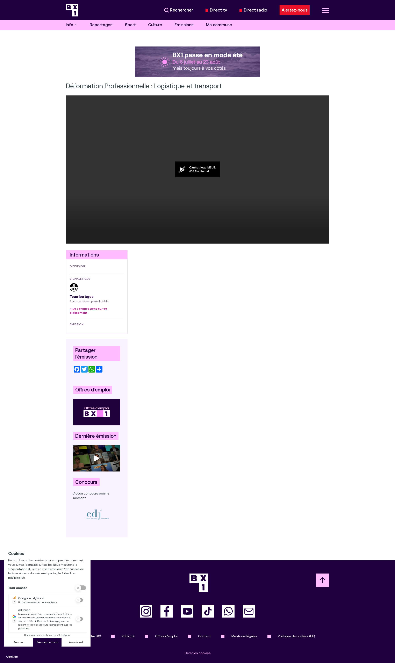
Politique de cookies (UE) (296, 636)
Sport (130, 25)
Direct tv (218, 10)
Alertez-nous (295, 10)
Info (69, 25)
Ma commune (219, 25)
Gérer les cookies (198, 653)
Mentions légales (244, 636)
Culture (155, 25)
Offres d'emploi (166, 636)
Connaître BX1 (90, 636)
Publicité (128, 636)
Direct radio (255, 10)
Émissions (184, 25)
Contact (204, 636)
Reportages (101, 25)
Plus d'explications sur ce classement (88, 311)
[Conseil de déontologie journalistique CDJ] (96, 514)
